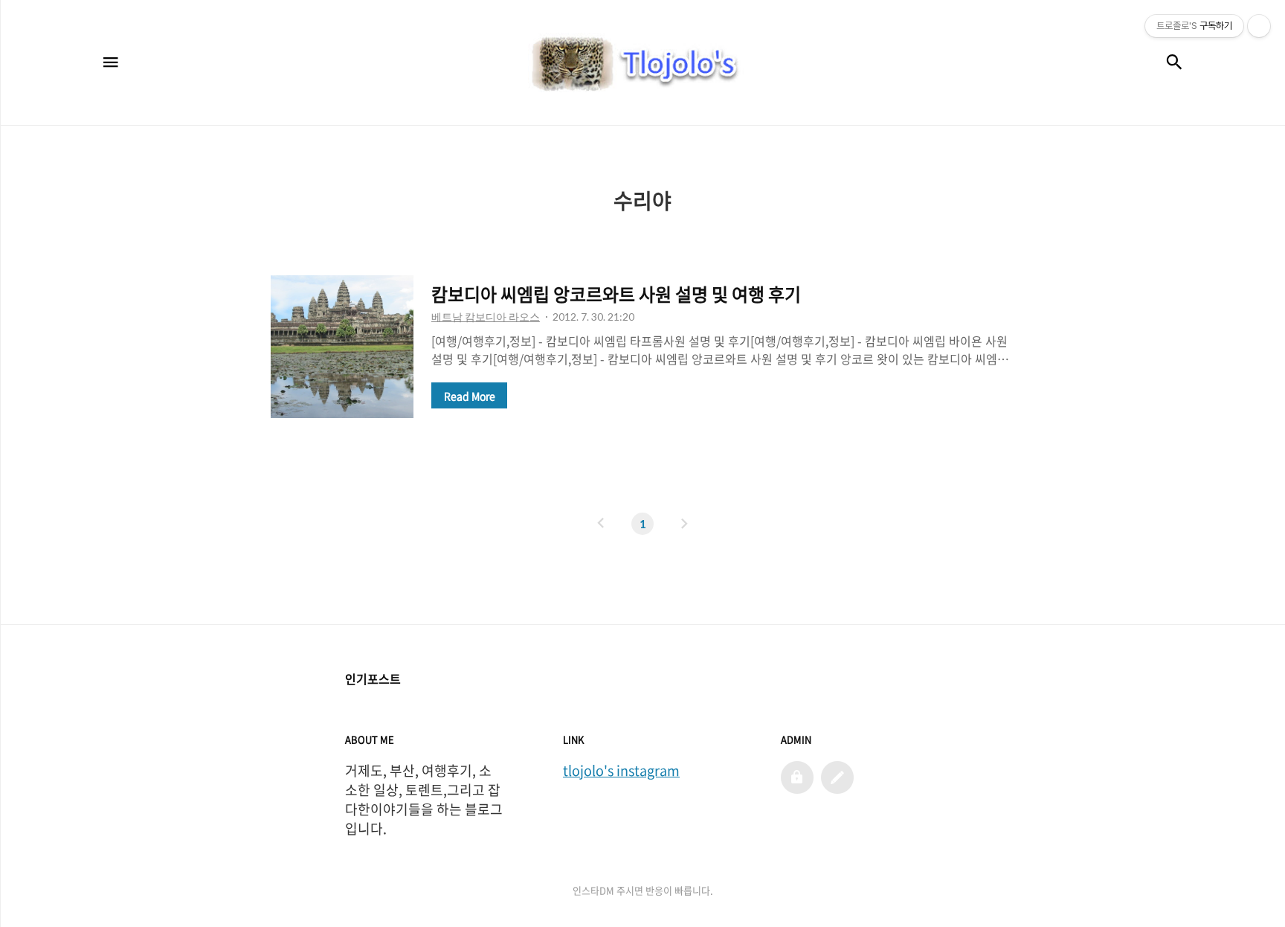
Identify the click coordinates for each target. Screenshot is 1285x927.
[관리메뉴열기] (1259, 26)
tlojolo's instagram (621, 770)
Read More (469, 395)
